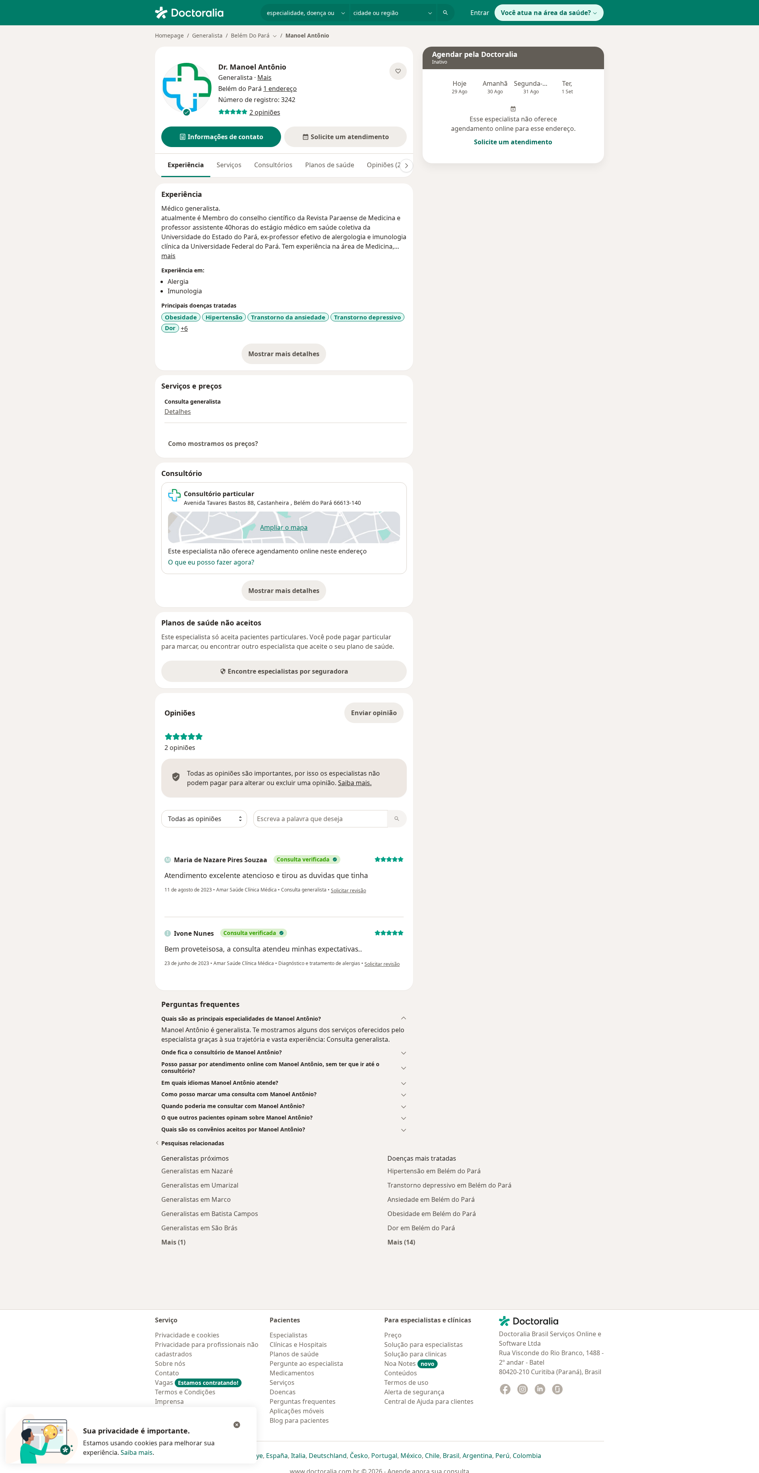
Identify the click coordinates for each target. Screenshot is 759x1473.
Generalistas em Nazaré (197, 1171)
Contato (167, 1373)
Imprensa (169, 1401)
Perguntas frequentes (303, 1401)
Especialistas (289, 1335)
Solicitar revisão (348, 890)
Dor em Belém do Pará (421, 1228)
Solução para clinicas (415, 1354)
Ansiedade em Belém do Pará (431, 1199)
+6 (184, 328)
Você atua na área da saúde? (546, 12)
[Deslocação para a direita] (406, 165)
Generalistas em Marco (196, 1199)
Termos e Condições (185, 1392)
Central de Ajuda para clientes (429, 1401)
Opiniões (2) (385, 165)
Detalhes (177, 411)
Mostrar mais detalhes (287, 356)
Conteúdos (400, 1373)
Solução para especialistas (423, 1344)
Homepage (169, 35)
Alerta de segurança (414, 1392)
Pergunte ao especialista (306, 1363)
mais (168, 255)
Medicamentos (292, 1373)
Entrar (479, 12)
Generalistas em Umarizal (199, 1185)
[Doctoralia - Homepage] (204, 12)
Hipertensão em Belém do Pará (434, 1171)
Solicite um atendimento (513, 142)
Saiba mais (137, 1452)
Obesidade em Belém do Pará (431, 1213)
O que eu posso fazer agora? (211, 562)
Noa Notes (409, 1363)
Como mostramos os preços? (213, 443)
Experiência (186, 165)
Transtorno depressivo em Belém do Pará (449, 1185)
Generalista (207, 35)
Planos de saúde (329, 165)
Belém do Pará (313, 502)
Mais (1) (173, 1241)
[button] (221, 137)
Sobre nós (170, 1363)
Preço (393, 1335)
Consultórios (273, 165)
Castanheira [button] (274, 502)
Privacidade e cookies (187, 1335)
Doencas (283, 1392)
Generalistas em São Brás (199, 1228)
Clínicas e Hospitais (298, 1344)
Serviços (229, 165)
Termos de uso (406, 1382)
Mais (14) (401, 1241)
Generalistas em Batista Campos (209, 1213)
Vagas (196, 1382)
